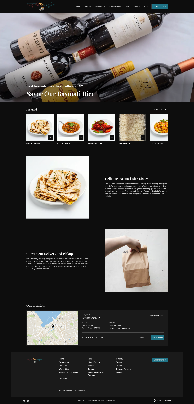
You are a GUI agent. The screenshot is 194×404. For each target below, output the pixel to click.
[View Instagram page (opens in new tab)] (27, 400)
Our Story (63, 365)
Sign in (147, 6)
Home (61, 359)
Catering (87, 6)
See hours (143, 338)
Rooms (119, 365)
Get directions (156, 316)
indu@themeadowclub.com (119, 328)
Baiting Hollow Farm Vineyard (96, 373)
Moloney (119, 372)
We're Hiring (64, 369)
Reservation (100, 6)
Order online (157, 337)
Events (127, 6)
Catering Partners (123, 369)
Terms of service (65, 390)
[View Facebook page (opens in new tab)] (24, 400)
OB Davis (63, 378)
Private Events (115, 6)
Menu (78, 6)
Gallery (91, 365)
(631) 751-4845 (115, 326)
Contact (91, 369)
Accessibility (80, 390)
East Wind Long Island (68, 372)
